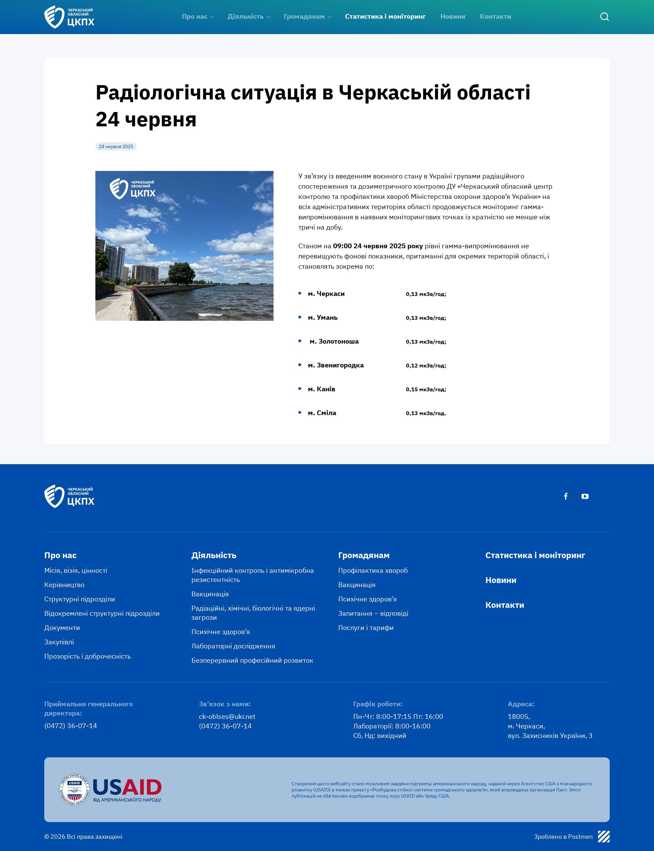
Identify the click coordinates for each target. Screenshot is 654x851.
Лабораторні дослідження (233, 645)
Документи (62, 627)
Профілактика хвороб (373, 570)
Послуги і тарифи (366, 627)
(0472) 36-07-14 (70, 725)
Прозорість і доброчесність (87, 656)
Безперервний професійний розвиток (252, 660)
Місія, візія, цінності (75, 570)
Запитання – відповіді (373, 613)
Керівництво (64, 584)
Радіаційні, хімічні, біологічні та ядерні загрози (253, 612)
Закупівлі (59, 641)
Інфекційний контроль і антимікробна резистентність (252, 575)
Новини (452, 16)
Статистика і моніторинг (385, 16)
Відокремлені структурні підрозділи (102, 613)
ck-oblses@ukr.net (227, 716)
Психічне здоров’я (220, 631)
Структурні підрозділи (79, 598)
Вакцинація (210, 593)
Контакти (495, 16)
